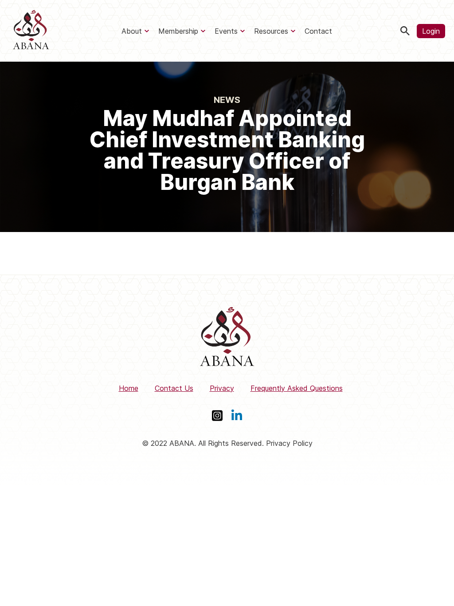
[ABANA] (31, 31)
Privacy (222, 388)
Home (128, 388)
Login (431, 31)
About (131, 31)
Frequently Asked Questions (296, 388)
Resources (271, 31)
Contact (318, 31)
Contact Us (174, 388)
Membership (178, 31)
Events (226, 31)
